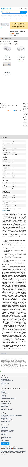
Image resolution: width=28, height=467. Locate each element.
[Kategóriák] (19, 9)
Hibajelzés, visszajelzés (6, 419)
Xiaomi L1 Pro (4, 406)
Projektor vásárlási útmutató (8, 398)
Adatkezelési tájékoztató (7, 451)
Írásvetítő (3, 396)
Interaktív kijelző (5, 394)
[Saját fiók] (26, 9)
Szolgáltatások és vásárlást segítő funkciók (11, 415)
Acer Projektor (14, 44)
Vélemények (4, 353)
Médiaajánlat (4, 434)
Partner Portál (4, 427)
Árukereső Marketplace (7, 431)
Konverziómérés (5, 440)
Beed (2, 438)
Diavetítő (3, 395)
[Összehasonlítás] (21, 9)
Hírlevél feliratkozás (6, 417)
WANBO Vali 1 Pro (5, 405)
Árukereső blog (5, 383)
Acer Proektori (6, 448)
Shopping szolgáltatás (6, 437)
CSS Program (4, 436)
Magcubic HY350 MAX (6, 409)
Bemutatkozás (4, 377)
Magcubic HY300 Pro (6, 403)
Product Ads (4, 433)
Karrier (2, 382)
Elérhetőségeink (5, 379)
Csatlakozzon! (5, 443)
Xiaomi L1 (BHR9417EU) (7, 408)
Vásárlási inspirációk (6, 418)
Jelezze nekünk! (6, 210)
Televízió (3, 392)
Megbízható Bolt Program (7, 430)
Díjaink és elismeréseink (7, 380)
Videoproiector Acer (18, 448)
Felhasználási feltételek (20, 451)
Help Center (4, 428)
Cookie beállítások (5, 421)
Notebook (3, 391)
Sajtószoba (3, 385)
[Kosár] (24, 9)
